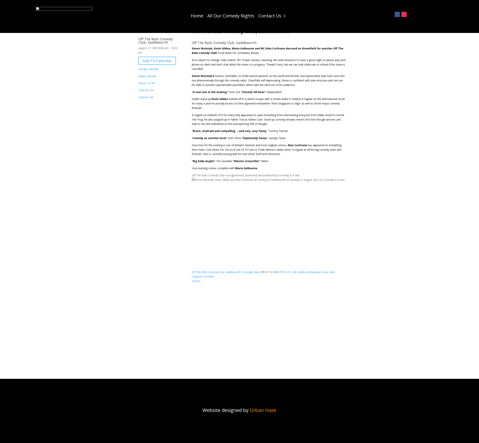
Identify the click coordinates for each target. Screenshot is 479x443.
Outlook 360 (145, 97)
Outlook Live (146, 90)
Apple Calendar (147, 76)
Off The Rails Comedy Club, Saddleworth (155, 41)
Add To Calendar (157, 60)
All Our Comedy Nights (230, 16)
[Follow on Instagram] (404, 14)
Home (197, 16)
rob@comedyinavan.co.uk (312, 272)
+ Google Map (250, 272)
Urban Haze (263, 410)
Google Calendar (148, 69)
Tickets (196, 281)
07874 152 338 (287, 272)
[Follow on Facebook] (397, 14)
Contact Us (269, 16)
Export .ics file (146, 83)
